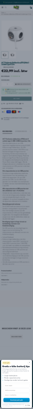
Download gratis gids (16, 400)
